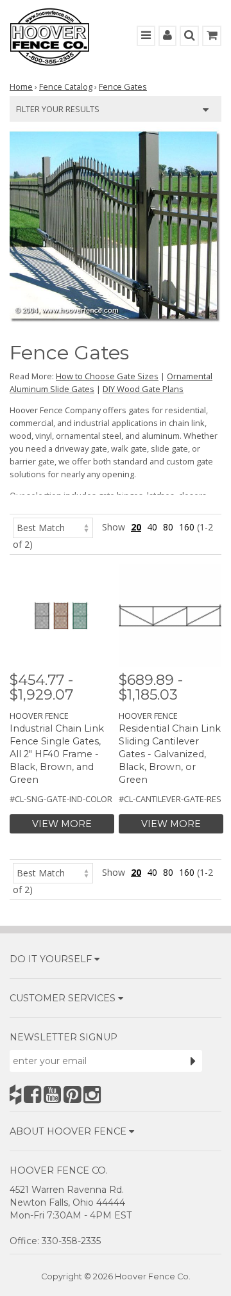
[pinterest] (72, 1094)
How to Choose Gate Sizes (107, 376)
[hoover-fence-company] (15, 1094)
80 (168, 527)
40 (152, 527)
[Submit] (193, 1061)
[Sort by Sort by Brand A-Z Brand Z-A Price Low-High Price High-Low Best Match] (53, 527)
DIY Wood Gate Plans (143, 389)
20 (136, 527)
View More (62, 824)
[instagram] (92, 1094)
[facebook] (32, 1094)
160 (186, 527)
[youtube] (52, 1094)
